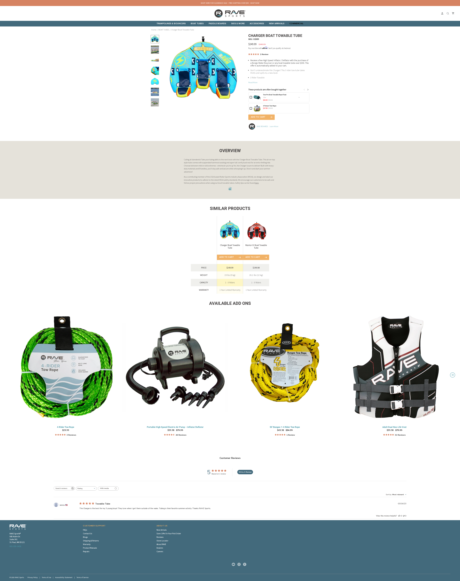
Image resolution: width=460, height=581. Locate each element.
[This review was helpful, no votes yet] (399, 516)
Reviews (160, 537)
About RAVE (161, 544)
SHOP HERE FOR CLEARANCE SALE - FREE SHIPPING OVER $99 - (230, 3)
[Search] (447, 13)
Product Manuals (90, 548)
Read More (252, 82)
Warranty (86, 544)
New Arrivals (276, 24)
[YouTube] (233, 564)
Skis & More (238, 24)
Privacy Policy (33, 577)
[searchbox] (62, 488)
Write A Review (245, 472)
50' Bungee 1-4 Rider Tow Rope (285, 427)
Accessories (257, 24)
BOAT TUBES (163, 29)
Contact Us (87, 533)
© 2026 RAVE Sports (17, 577)
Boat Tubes (197, 24)
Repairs (86, 551)
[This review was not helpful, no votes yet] (404, 516)
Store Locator (162, 540)
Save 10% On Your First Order (169, 533)
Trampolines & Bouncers (171, 24)
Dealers (160, 548)
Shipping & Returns (91, 540)
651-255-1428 (15, 546)
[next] (452, 375)
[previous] (7, 375)
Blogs (85, 537)
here (257, 183)
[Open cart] (452, 13)
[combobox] (86, 488)
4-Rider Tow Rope (65, 427)
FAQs (85, 530)
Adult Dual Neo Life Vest (394, 427)
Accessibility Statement (63, 577)
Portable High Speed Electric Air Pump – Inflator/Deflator (175, 427)
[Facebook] (244, 564)
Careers (160, 551)
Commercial (296, 24)
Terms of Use (46, 577)
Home (153, 29)
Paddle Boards (217, 24)
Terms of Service (83, 577)
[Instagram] (238, 564)
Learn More (274, 126)
